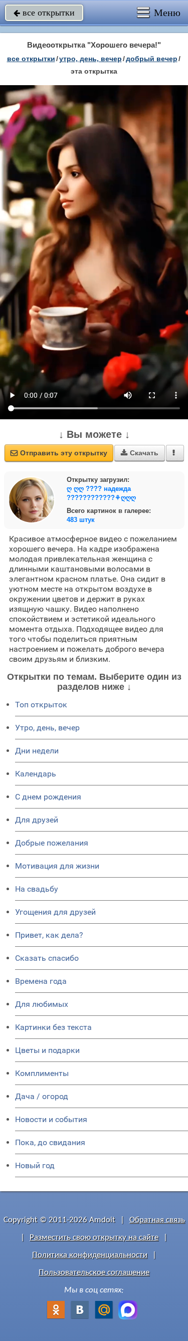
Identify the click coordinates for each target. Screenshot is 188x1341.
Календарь (35, 773)
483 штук (81, 519)
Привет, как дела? (49, 935)
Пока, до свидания (50, 1142)
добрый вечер (151, 59)
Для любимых (41, 1004)
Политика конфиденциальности (89, 1255)
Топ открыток (41, 704)
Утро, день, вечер (47, 727)
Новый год (35, 1165)
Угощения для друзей (55, 912)
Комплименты (42, 1073)
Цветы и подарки (47, 1050)
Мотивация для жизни (57, 866)
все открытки (44, 13)
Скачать (139, 453)
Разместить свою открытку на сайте (94, 1237)
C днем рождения (48, 796)
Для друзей (36, 820)
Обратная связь (157, 1220)
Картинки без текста (53, 1027)
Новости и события (51, 1119)
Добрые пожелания (51, 843)
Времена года (41, 981)
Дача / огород (41, 1096)
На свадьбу (36, 889)
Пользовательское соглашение (94, 1272)
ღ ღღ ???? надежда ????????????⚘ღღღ (101, 493)
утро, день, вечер (90, 59)
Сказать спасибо (47, 958)
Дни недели (37, 750)
